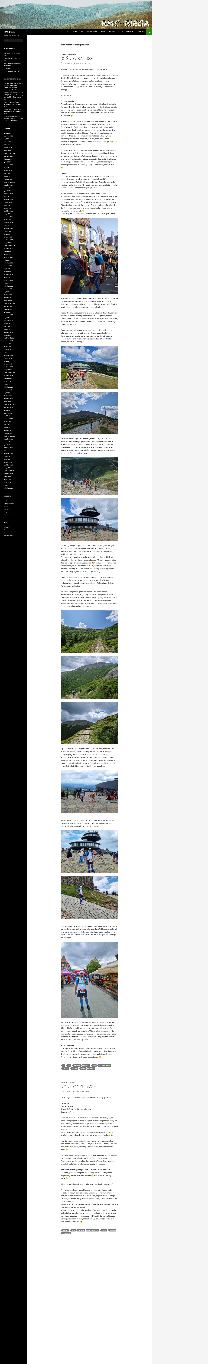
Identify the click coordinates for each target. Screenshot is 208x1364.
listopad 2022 (8, 243)
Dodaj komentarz (83, 63)
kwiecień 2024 (8, 199)
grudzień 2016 (8, 430)
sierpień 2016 (8, 442)
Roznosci (64, 1082)
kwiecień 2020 (8, 321)
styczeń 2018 (8, 396)
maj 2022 (7, 260)
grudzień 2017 (8, 398)
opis (94, 1065)
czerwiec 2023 (8, 222)
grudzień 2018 (8, 367)
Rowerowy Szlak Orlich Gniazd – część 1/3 (13, 97)
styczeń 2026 (8, 147)
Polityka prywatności (89, 31)
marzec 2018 (8, 390)
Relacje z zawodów (68, 54)
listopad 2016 (8, 433)
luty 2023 (7, 234)
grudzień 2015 (8, 465)
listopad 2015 (8, 468)
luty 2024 (7, 205)
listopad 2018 (8, 370)
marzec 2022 (8, 266)
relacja (65, 1068)
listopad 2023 (8, 214)
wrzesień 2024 (8, 185)
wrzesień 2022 (8, 248)
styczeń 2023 (8, 237)
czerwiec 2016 (8, 448)
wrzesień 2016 (8, 439)
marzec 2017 (8, 422)
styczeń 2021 (8, 295)
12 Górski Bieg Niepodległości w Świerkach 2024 (12, 104)
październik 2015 (9, 471)
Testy (119, 31)
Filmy (5, 500)
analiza (65, 1230)
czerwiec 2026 (8, 136)
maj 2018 (7, 384)
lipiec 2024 (7, 191)
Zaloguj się (7, 527)
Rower (6, 506)
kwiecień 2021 (8, 286)
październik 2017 (9, 404)
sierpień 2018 (8, 378)
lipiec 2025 (7, 162)
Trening (102, 31)
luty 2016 (7, 459)
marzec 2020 (8, 323)
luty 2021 (7, 292)
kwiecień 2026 (8, 142)
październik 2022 (9, 246)
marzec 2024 (8, 202)
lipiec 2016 (7, 445)
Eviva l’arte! (7, 68)
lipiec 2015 (7, 479)
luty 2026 (7, 145)
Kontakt (141, 31)
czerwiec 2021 (8, 280)
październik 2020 (9, 303)
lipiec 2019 (7, 347)
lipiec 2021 (7, 277)
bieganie (77, 1065)
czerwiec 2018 (8, 381)
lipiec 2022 (7, 254)
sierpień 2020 (8, 309)
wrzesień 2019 (8, 341)
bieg (69, 1065)
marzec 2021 (8, 289)
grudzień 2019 (8, 332)
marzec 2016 (8, 456)
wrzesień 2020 (8, 306)
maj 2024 (7, 196)
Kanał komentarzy (9, 533)
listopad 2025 (8, 150)
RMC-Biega (9, 31)
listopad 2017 (8, 401)
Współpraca (130, 31)
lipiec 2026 (7, 133)
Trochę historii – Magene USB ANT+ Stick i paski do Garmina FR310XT (13, 119)
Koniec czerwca (78, 1086)
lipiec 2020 (7, 312)
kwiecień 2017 (8, 419)
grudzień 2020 (8, 297)
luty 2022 (7, 269)
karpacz (86, 1065)
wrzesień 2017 (8, 407)
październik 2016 (9, 436)
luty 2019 (7, 361)
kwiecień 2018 (8, 387)
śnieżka (74, 1068)
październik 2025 (9, 153)
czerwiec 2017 (8, 413)
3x (63, 1065)
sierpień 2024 (8, 188)
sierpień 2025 (8, 159)
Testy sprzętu (8, 512)
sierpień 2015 (8, 476)
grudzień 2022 (8, 240)
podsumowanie (104, 1065)
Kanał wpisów (8, 530)
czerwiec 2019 (8, 349)
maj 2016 (7, 450)
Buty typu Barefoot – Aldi (12, 71)
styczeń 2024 (8, 208)
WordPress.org (8, 536)
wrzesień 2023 (8, 217)
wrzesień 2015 (8, 474)
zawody (91, 1068)
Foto (68, 31)
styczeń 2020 (8, 329)
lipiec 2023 (7, 220)
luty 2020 (7, 326)
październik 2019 (9, 338)
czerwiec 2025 (8, 165)
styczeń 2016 (8, 462)
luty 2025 (7, 173)
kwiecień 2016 (8, 453)
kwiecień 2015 (8, 488)
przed (104, 1230)
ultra (83, 1068)
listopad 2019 (8, 335)
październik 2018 (9, 372)
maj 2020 (7, 318)
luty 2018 (7, 393)
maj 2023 (7, 225)
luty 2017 (7, 424)
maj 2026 (7, 139)
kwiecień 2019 (8, 355)
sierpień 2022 (8, 251)
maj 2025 (7, 168)
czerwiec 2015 (8, 482)
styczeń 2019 (8, 364)
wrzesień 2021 (8, 274)
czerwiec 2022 (8, 257)
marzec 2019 (8, 358)
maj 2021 (7, 283)
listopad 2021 (8, 271)
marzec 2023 (8, 231)
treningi (113, 1230)
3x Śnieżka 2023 (76, 58)
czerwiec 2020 (8, 315)
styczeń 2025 (8, 176)
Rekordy (111, 31)
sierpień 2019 (8, 344)
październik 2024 (9, 182)
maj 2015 (7, 485)
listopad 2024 (8, 179)
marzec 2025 (8, 170)
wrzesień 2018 (8, 375)
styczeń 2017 (8, 427)
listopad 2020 (8, 300)
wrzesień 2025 (8, 156)
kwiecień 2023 (8, 228)
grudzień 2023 (8, 211)
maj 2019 (7, 352)
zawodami (66, 1233)
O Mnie (75, 31)
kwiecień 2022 (8, 263)
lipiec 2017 (7, 410)
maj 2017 (7, 416)
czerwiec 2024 (8, 194)
